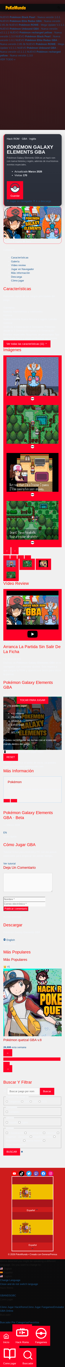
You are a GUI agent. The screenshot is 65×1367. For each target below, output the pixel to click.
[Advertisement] (32, 95)
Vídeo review (18, 265)
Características (19, 257)
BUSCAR (11, 1151)
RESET (10, 757)
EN (5, 832)
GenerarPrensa (49, 1254)
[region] (32, 1014)
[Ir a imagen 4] (11, 575)
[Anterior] (7, 800)
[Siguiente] (14, 800)
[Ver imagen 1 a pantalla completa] (32, 379)
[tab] (6, 557)
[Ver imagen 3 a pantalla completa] (32, 475)
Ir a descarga (43, 201)
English (10, 940)
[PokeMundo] (15, 7)
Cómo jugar (17, 280)
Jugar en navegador (21, 201)
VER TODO (7, 59)
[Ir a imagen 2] (27, 564)
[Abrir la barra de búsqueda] (58, 7)
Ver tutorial (9, 863)
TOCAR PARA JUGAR (32, 700)
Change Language (10, 1280)
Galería (15, 261)
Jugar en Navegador (22, 269)
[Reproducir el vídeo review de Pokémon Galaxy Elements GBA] (32, 615)
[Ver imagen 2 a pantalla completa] (32, 427)
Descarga (16, 276)
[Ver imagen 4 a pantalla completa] (32, 523)
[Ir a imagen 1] (11, 564)
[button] (32, 1229)
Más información (20, 273)
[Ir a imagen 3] (43, 564)
